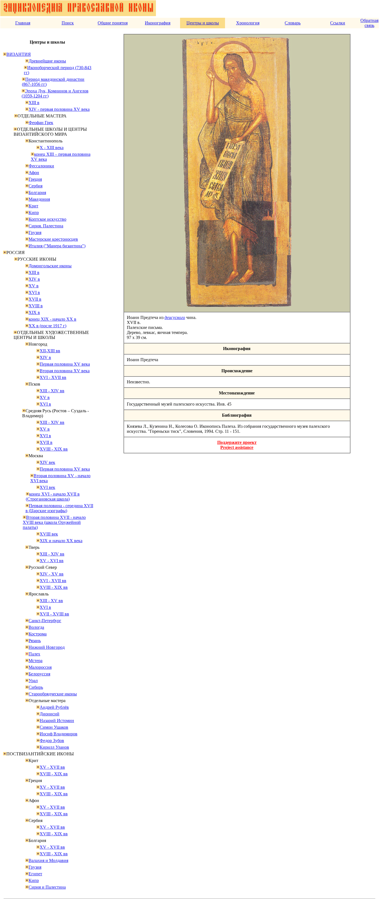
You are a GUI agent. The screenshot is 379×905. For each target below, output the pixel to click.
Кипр (34, 212)
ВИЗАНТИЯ (18, 54)
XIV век (47, 462)
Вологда (36, 627)
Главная (22, 23)
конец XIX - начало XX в (52, 319)
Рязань (35, 640)
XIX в (34, 312)
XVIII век (49, 534)
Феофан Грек (41, 122)
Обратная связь (369, 23)
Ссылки (337, 23)
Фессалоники (41, 166)
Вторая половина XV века (65, 370)
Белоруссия (39, 674)
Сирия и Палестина (47, 887)
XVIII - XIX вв (54, 449)
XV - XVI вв (52, 560)
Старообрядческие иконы (53, 694)
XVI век (47, 487)
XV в (34, 285)
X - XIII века (52, 147)
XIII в (34, 102)
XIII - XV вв (51, 600)
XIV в (34, 279)
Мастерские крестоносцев (53, 239)
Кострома (38, 634)
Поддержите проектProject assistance (237, 445)
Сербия (35, 185)
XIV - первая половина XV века (59, 109)
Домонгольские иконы (50, 265)
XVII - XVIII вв (54, 614)
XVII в (35, 299)
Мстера (35, 660)
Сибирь (36, 687)
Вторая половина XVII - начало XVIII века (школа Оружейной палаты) (54, 522)
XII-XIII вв (50, 350)
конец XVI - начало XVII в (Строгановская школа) (53, 496)
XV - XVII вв (52, 767)
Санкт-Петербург (45, 620)
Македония (39, 199)
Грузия (35, 232)
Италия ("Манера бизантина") (57, 245)
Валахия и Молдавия (48, 860)
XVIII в (36, 305)
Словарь (292, 23)
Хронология (247, 23)
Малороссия (40, 667)
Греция (35, 179)
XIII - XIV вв (52, 390)
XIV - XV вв (52, 574)
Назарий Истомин (57, 720)
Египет (35, 873)
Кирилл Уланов (54, 747)
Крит (33, 205)
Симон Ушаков (54, 727)
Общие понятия (113, 23)
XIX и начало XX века (61, 540)
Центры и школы (202, 23)
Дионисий (49, 714)
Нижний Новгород (47, 647)
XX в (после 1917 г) (47, 325)
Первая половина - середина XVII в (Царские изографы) (59, 508)
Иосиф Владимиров (58, 733)
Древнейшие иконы (47, 61)
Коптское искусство (47, 219)
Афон (34, 172)
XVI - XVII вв (53, 377)
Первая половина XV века (65, 364)
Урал (33, 680)
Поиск (68, 23)
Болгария (37, 192)
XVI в (34, 292)
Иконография (157, 23)
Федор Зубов (52, 740)
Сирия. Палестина (46, 225)
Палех (34, 654)
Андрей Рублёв (54, 707)
